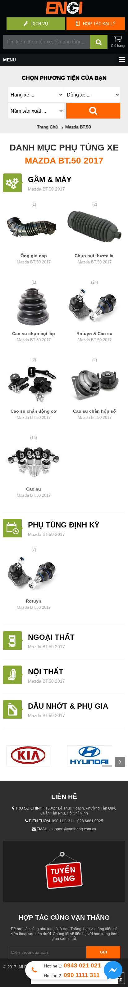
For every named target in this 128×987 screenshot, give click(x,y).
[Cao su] (33, 463)
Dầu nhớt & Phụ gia (68, 706)
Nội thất (45, 671)
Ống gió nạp (34, 258)
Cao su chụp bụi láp (33, 336)
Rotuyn (34, 604)
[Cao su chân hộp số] (94, 385)
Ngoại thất (51, 637)
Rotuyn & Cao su (94, 336)
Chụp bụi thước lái (95, 258)
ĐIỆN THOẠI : (40, 821)
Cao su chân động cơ (34, 414)
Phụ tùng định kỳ (63, 525)
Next (120, 762)
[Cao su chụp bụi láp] (33, 307)
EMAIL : (43, 829)
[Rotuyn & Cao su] (94, 307)
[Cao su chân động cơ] (33, 385)
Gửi (103, 952)
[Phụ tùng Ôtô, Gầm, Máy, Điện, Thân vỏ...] (64, 12)
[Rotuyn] (33, 575)
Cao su (34, 492)
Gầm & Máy (49, 179)
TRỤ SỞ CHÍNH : (29, 808)
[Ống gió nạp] (33, 230)
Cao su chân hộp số (94, 414)
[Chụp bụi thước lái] (94, 230)
